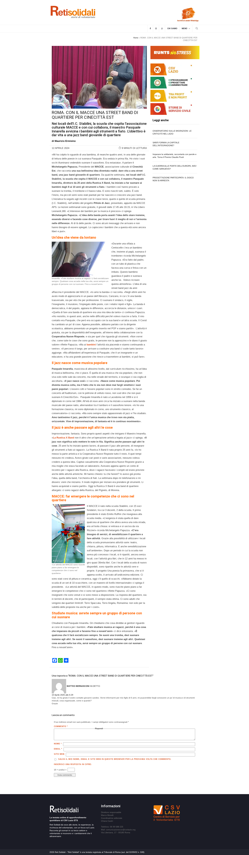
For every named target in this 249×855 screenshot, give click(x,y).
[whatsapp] (162, 28)
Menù (184, 28)
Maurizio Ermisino (65, 141)
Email (58, 749)
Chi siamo (172, 28)
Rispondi (99, 728)
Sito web (59, 754)
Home (135, 38)
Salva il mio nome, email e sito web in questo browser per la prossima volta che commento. (114, 759)
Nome (58, 744)
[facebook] (150, 28)
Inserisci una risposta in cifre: (73, 764)
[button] (197, 29)
